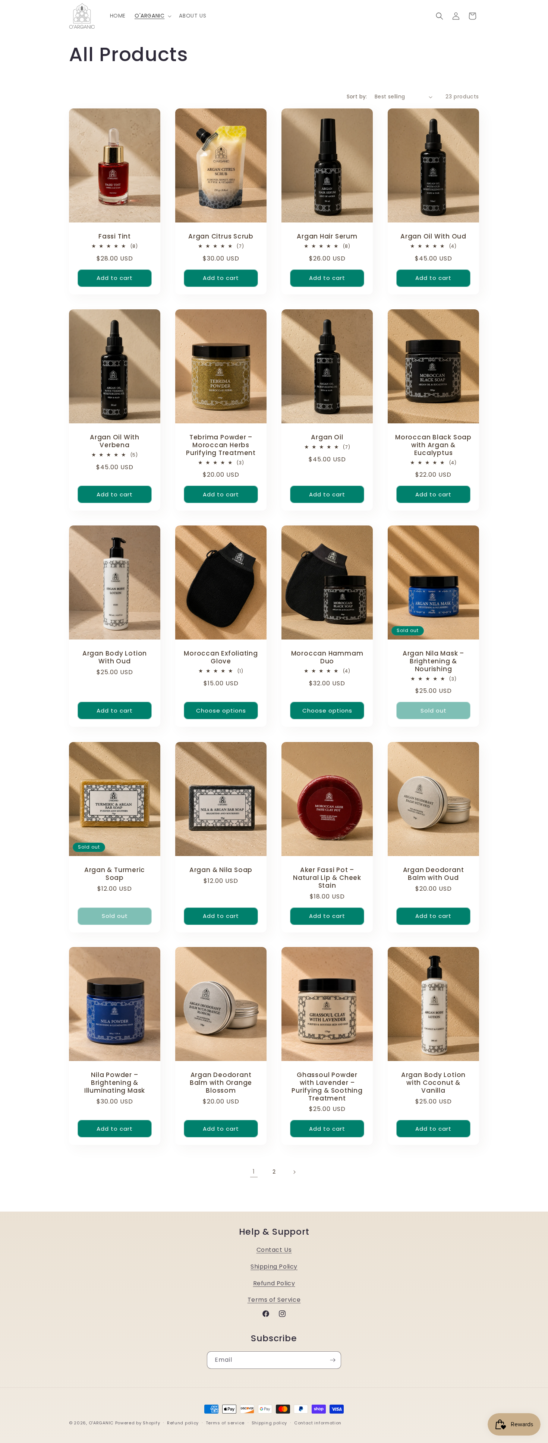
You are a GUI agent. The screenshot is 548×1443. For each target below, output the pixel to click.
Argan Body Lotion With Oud (114, 658)
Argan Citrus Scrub (220, 236)
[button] (152, 15)
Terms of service (225, 1422)
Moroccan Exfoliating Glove (221, 658)
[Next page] (294, 1172)
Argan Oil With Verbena (114, 441)
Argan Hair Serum (327, 236)
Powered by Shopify (137, 1423)
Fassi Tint (114, 236)
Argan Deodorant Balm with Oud (433, 874)
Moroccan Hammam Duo (327, 658)
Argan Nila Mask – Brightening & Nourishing (433, 661)
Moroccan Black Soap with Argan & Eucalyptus (433, 445)
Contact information (317, 1422)
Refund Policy (274, 1283)
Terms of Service (274, 1299)
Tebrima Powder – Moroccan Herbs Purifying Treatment (221, 445)
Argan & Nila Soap (220, 870)
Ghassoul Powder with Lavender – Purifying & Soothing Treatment (327, 1086)
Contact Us (274, 1249)
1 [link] (254, 1171)
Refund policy (183, 1422)
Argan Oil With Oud (433, 236)
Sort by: (357, 96)
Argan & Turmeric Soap (114, 874)
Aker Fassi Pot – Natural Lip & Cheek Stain (327, 877)
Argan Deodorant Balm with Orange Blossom (221, 1083)
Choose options (221, 710)
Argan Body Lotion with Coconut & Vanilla (433, 1083)
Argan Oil (327, 437)
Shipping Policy (274, 1266)
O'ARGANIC (102, 1423)
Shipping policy (269, 1422)
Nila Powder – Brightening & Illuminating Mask (114, 1083)
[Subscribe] (332, 1360)
